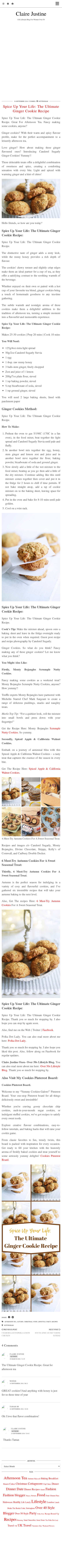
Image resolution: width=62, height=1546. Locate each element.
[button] (58, 3)
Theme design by (31, 1543)
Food (35, 1322)
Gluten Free (54, 1495)
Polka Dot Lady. (17, 1040)
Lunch (57, 1502)
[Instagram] (3, 3)
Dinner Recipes (32, 1489)
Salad (26, 1520)
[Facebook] (12, 3)
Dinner (55, 1483)
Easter (43, 1489)
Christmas (28, 1322)
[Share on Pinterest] (13, 1317)
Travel (11, 1525)
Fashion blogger (14, 1495)
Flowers (33, 1496)
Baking (44, 1478)
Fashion (51, 1489)
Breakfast (53, 1478)
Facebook (48, 1030)
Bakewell (37, 1479)
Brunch (6, 1484)
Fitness (28, 1496)
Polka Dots (40, 1514)
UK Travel (24, 1525)
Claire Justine (31, 13)
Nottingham (9, 1325)
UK (16, 1526)
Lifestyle (42, 1322)
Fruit (47, 1495)
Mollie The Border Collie (16, 1508)
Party (48, 1322)
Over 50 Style (22, 1513)
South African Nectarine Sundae (47, 1332)
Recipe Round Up (52, 1513)
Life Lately (26, 1502)
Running (20, 1520)
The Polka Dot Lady (51, 1520)
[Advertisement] (31, 60)
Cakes (12, 1483)
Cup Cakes (47, 1484)
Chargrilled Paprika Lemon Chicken (16, 1332)
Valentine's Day (37, 1526)
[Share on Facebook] (9, 1317)
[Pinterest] (8, 3)
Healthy (16, 1502)
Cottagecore (35, 1483)
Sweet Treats (40, 1520)
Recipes (55, 1322)
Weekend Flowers (48, 1526)
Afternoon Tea (10, 1322)
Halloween (7, 1502)
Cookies (32, 101)
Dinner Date (15, 1488)
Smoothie (32, 1520)
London (50, 1502)
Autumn (20, 1322)
